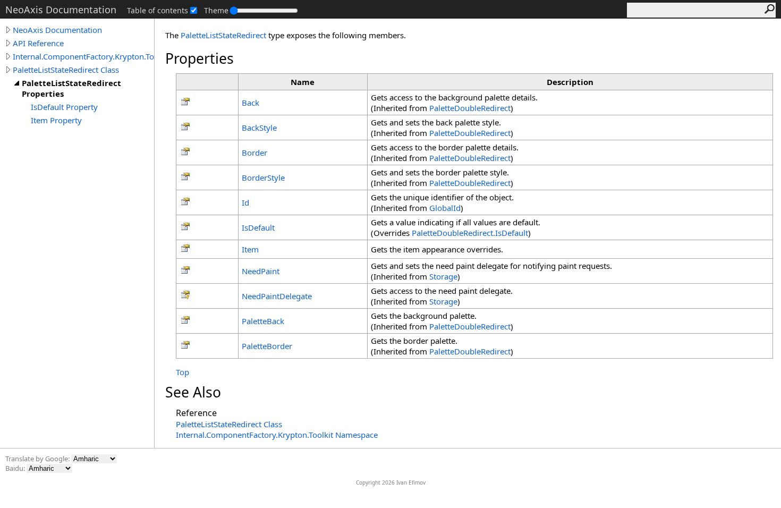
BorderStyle (263, 177)
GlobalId (445, 207)
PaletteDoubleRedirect (470, 108)
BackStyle (259, 127)
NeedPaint (260, 271)
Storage (443, 276)
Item (250, 249)
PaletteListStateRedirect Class (66, 69)
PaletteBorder (267, 346)
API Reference (38, 43)
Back (250, 102)
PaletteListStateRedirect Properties (71, 88)
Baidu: (16, 468)
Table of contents (157, 10)
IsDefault (258, 227)
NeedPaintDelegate (277, 296)
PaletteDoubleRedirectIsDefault (470, 232)
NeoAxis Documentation (57, 29)
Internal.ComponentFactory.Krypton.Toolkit (83, 56)
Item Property (56, 120)
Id (245, 202)
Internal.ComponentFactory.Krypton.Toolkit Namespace (277, 434)
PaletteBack (263, 321)
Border (254, 152)
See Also (193, 392)
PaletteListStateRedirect (223, 35)
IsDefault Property (64, 106)
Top (182, 372)
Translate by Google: (38, 458)
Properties (199, 58)
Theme (216, 10)
